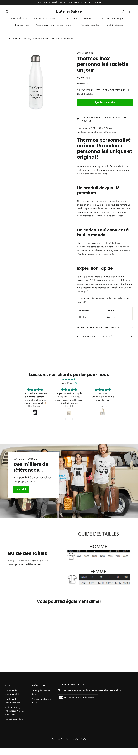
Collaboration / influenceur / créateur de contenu (15, 711)
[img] (69, 379)
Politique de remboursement (12, 700)
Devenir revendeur (90, 25)
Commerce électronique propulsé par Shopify (69, 739)
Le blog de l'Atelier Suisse (41, 692)
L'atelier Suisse (69, 11)
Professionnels (22, 25)
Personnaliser (18, 18)
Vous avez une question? (94, 336)
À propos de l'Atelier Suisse (42, 700)
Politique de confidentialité (12, 692)
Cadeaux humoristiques (112, 18)
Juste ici (21, 489)
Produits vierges (114, 25)
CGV (7, 685)
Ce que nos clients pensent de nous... (55, 25)
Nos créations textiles (44, 18)
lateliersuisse (85, 53)
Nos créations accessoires (78, 18)
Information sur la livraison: (98, 328)
